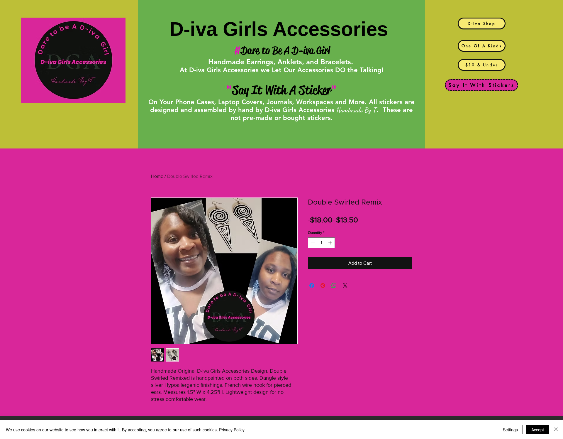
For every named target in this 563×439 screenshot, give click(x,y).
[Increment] (330, 243)
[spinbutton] (321, 243)
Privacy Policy (232, 430)
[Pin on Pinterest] (322, 285)
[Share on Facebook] (311, 285)
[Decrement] (312, 243)
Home (157, 176)
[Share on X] (345, 285)
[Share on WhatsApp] (334, 285)
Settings (510, 430)
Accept (537, 430)
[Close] (555, 429)
